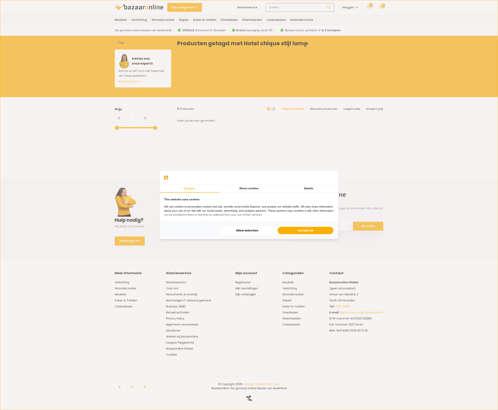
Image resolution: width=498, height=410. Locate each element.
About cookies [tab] (249, 188)
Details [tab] (308, 188)
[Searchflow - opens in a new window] (329, 177)
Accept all (305, 230)
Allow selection (247, 230)
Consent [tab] (189, 188)
